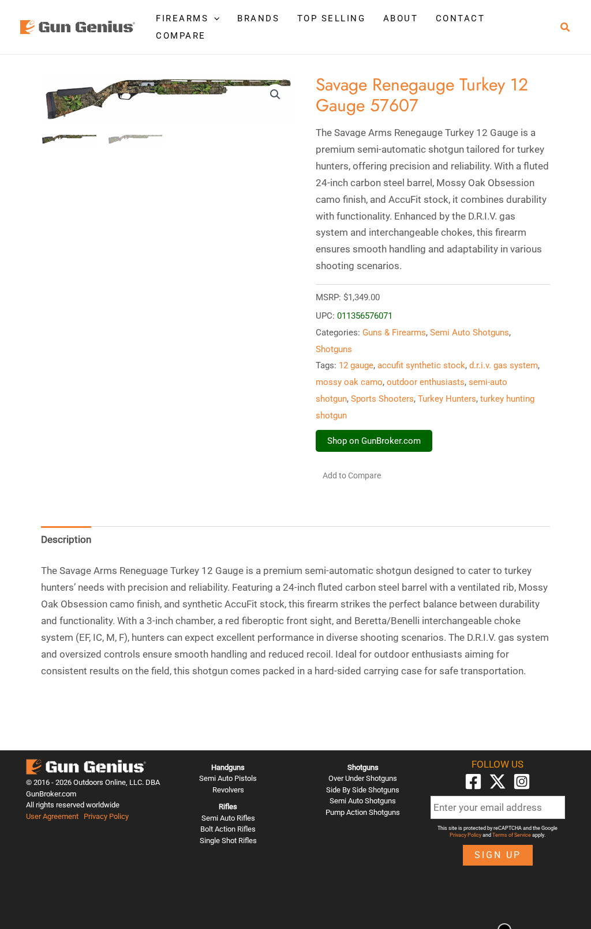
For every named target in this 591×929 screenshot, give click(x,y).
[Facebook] (473, 781)
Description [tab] (66, 539)
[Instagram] (521, 781)
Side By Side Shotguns (362, 790)
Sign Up (497, 854)
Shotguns (334, 349)
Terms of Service (511, 835)
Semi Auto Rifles (228, 818)
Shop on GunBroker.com (374, 441)
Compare (181, 36)
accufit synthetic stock (421, 365)
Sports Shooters (382, 399)
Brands (258, 18)
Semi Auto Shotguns (469, 332)
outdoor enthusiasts (426, 382)
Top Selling (331, 18)
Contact (460, 18)
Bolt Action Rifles (228, 829)
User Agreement (52, 816)
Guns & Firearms (394, 332)
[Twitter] (497, 781)
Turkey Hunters (447, 399)
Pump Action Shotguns (363, 812)
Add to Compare (352, 475)
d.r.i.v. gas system (503, 365)
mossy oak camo (349, 382)
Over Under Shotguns (362, 778)
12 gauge (356, 365)
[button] (213, 18)
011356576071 (364, 316)
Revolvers (228, 790)
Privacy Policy (106, 816)
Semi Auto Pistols (228, 778)
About (400, 18)
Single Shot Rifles (228, 840)
